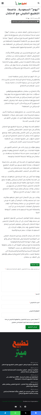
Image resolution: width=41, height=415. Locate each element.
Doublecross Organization (30, 401)
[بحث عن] (39, 4)
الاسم (37, 294)
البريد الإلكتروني (34, 302)
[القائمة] (2, 4)
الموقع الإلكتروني (34, 311)
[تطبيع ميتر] (20, 3)
